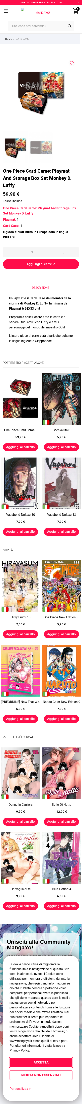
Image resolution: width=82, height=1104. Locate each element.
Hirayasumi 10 (20, 617)
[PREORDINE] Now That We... (20, 702)
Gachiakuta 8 (61, 430)
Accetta (41, 1062)
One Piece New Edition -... (61, 617)
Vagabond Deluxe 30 (20, 515)
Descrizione (40, 287)
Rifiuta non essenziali (41, 1075)
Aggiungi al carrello (41, 264)
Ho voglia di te (21, 889)
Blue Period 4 (61, 889)
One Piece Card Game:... (20, 430)
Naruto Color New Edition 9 (61, 702)
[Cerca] (70, 26)
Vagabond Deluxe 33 (61, 515)
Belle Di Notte (61, 805)
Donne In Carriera (20, 805)
